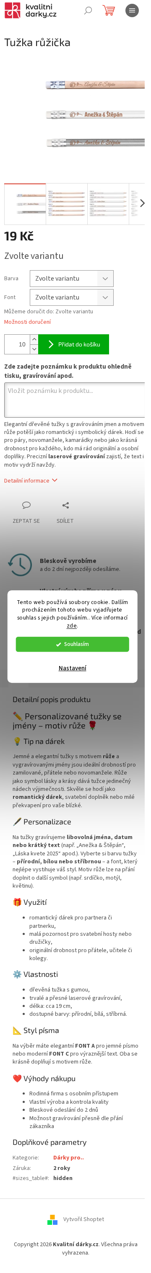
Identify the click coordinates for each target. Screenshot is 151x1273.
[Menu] (132, 10)
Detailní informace (26, 481)
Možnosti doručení (27, 322)
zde (72, 626)
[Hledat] (88, 10)
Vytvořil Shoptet (83, 1220)
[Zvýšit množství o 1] (34, 339)
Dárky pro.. (68, 1158)
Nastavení (72, 668)
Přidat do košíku (79, 344)
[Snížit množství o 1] (34, 349)
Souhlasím (76, 644)
